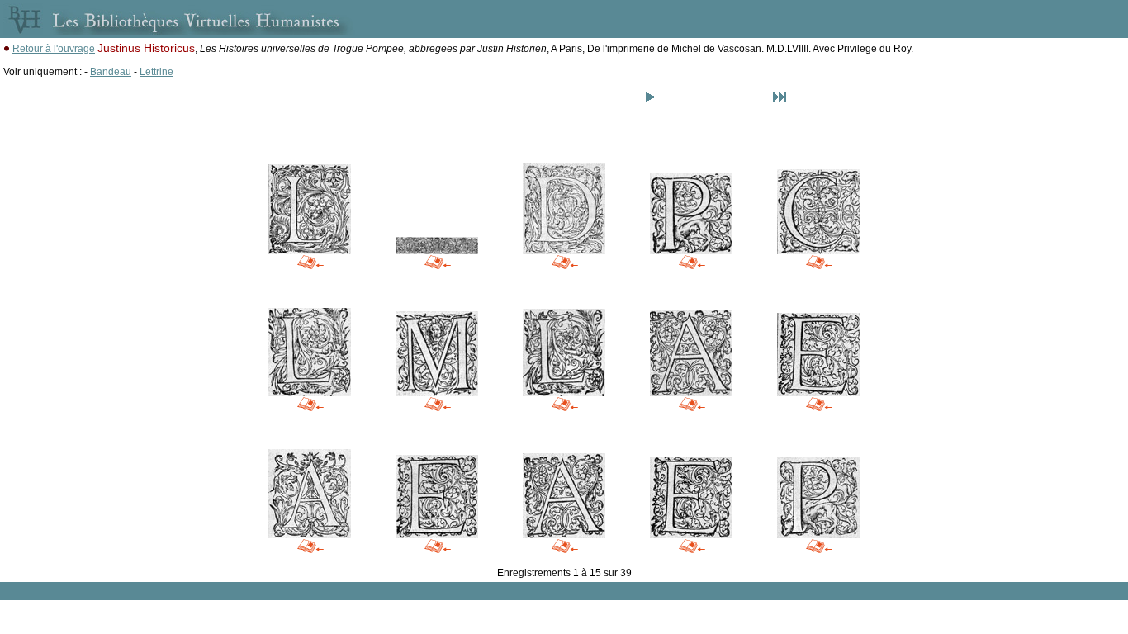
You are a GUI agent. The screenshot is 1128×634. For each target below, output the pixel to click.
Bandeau (110, 72)
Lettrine (156, 72)
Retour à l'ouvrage (53, 48)
